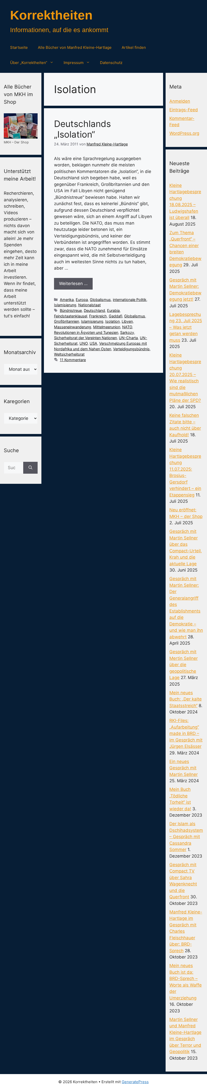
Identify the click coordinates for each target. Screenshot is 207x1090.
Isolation (112, 321)
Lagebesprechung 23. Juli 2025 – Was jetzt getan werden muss (185, 327)
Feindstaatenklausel (70, 316)
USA (93, 343)
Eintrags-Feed (183, 109)
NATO (127, 327)
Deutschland (94, 310)
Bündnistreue (71, 310)
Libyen (127, 321)
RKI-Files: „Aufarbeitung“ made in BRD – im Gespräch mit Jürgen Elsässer (185, 733)
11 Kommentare (73, 360)
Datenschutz (111, 62)
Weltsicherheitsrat (69, 354)
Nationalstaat (89, 305)
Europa (82, 299)
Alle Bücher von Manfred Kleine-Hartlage (75, 47)
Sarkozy (127, 332)
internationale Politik (129, 299)
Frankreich (98, 316)
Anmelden (179, 101)
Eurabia (113, 310)
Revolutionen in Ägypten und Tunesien (86, 332)
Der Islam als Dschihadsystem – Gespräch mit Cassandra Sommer (186, 836)
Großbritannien (66, 321)
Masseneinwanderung (72, 327)
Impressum (74, 62)
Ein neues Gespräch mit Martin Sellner (183, 768)
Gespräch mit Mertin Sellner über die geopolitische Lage (183, 664)
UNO (84, 343)
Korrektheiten (51, 15)
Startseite (19, 47)
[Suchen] (30, 468)
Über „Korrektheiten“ (28, 62)
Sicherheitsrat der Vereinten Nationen (85, 338)
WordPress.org (184, 133)
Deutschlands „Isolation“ (82, 129)
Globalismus (100, 299)
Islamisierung (65, 305)
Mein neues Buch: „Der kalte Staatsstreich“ (185, 699)
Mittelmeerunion (106, 327)
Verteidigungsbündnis (131, 349)
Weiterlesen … (73, 283)
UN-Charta (128, 338)
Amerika (67, 299)
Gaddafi (115, 316)
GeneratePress (135, 1081)
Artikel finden (134, 47)
